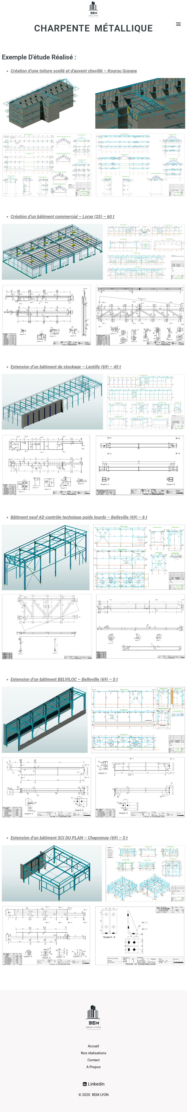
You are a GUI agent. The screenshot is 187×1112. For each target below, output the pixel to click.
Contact (93, 1060)
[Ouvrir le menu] (178, 24)
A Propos (93, 1067)
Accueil (93, 1046)
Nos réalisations (93, 1053)
